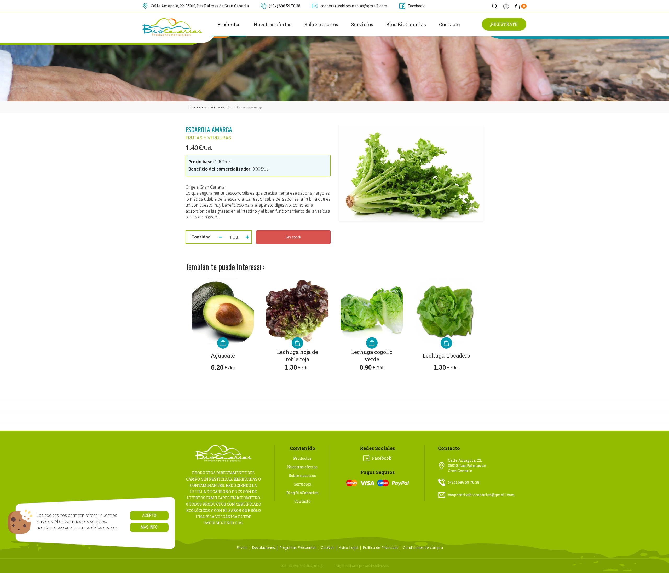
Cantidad (201, 237)
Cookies (327, 547)
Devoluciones (263, 547)
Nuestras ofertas (272, 24)
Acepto (149, 515)
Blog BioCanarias (406, 24)
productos (197, 107)
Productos (228, 24)
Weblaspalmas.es (377, 566)
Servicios (362, 24)
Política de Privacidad (381, 547)
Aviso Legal (348, 547)
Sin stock (293, 237)
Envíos (242, 547)
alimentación (221, 107)
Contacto (449, 24)
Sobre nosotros (321, 24)
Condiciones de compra (423, 547)
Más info (149, 527)
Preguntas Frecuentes (297, 547)
